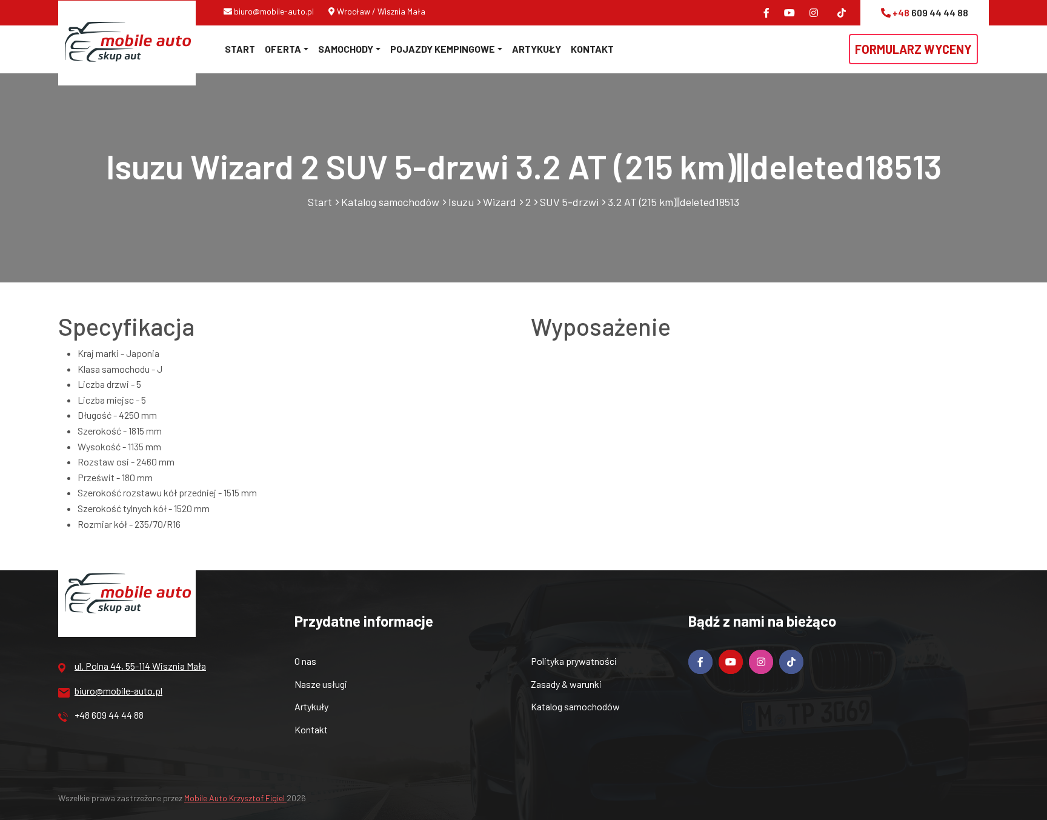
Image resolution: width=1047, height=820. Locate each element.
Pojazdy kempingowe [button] (442, 49)
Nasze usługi (320, 684)
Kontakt (592, 49)
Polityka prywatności (574, 661)
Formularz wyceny (913, 49)
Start (240, 49)
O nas (305, 661)
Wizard (499, 201)
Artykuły (536, 49)
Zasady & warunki (566, 684)
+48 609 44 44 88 (109, 715)
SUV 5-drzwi (569, 201)
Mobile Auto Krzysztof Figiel (235, 798)
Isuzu (461, 201)
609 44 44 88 (930, 12)
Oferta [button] (283, 49)
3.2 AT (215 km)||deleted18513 (673, 201)
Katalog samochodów (390, 201)
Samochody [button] (345, 49)
